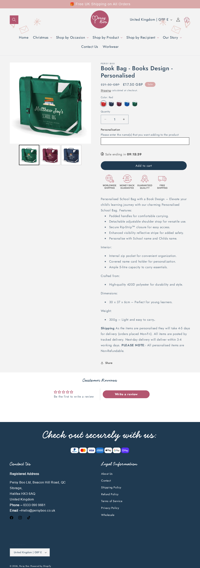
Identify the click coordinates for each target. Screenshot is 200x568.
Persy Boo (24, 566)
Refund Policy (110, 494)
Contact (106, 481)
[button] (14, 19)
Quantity (105, 111)
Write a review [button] (126, 394)
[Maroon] (119, 103)
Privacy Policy (110, 508)
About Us (107, 474)
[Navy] (111, 103)
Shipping (106, 90)
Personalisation (110, 130)
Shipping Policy (111, 487)
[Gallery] (50, 114)
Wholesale (107, 515)
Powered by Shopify (40, 566)
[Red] (103, 103)
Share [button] (108, 363)
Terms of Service (111, 501)
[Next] (85, 103)
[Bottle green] (135, 103)
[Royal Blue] (127, 103)
